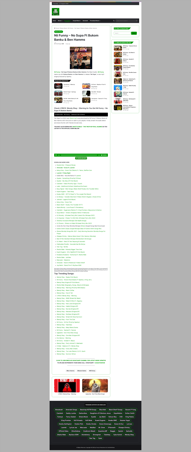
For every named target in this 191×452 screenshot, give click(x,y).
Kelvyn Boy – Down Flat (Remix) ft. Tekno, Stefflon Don (74, 170)
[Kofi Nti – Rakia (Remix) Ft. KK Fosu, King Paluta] (58, 100)
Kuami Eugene (100, 420)
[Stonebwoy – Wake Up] (58, 86)
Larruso (129, 424)
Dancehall (85, 20)
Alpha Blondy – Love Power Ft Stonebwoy (70, 207)
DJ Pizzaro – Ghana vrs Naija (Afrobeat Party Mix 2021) (74, 223)
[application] (81, 155)
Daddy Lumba (71, 413)
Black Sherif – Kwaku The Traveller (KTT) (70, 205)
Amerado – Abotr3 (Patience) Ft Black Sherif (71, 262)
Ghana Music (67, 20)
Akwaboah (59, 410)
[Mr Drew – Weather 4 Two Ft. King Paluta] (86, 86)
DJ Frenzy (59, 43)
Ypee (100, 438)
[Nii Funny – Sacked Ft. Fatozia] (118, 94)
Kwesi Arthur (119, 424)
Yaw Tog (92, 438)
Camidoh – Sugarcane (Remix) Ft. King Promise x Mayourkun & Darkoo (79, 210)
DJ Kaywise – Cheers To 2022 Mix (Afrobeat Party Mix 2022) (76, 218)
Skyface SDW (74, 435)
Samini (120, 431)
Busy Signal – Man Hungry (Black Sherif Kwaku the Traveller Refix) (78, 189)
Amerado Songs (71, 410)
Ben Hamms (70, 370)
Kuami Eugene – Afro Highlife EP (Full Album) (71, 252)
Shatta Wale (61, 435)
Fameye (60, 417)
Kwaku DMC (112, 420)
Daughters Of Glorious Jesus (100, 413)
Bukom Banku (82, 370)
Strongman (97, 435)
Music (59, 20)
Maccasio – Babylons (63, 260)
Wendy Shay (129, 435)
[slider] (105, 155)
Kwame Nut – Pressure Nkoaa (66, 165)
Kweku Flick (79, 424)
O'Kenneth (111, 427)
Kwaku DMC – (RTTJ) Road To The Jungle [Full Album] (74, 194)
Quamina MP (102, 431)
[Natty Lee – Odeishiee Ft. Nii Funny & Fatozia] (118, 81)
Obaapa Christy (124, 427)
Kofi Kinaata (78, 420)
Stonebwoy (86, 435)
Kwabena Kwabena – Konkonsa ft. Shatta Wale (71, 255)
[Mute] (102, 155)
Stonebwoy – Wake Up (69, 84)
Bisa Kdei (102, 410)
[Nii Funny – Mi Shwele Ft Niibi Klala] (118, 101)
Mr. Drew (101, 427)
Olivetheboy (75, 431)
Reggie (112, 431)
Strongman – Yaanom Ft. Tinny (99, 98)
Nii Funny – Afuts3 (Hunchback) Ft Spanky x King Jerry (129, 107)
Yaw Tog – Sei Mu (62, 247)
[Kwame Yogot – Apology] (58, 93)
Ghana (72, 118)
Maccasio (83, 427)
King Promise (66, 420)
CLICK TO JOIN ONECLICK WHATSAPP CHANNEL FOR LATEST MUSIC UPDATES (81, 360)
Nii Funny (57, 72)
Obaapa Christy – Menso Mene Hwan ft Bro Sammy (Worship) (76, 236)
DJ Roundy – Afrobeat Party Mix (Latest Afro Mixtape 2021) (76, 215)
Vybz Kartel (117, 435)
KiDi (121, 417)
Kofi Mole (88, 420)
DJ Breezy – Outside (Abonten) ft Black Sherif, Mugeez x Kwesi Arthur (79, 197)
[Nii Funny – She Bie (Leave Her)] (118, 74)
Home (54, 20)
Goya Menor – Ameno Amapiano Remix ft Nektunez (73, 212)
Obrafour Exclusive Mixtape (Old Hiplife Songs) (71, 220)
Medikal (93, 427)
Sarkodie (129, 431)
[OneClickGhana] (55, 11)
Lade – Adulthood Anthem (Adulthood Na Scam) (72, 186)
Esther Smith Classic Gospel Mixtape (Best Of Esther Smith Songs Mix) (79, 228)
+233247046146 (99, 363)
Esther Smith (129, 413)
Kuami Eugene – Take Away (65, 191)
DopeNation (118, 413)
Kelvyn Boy (113, 417)
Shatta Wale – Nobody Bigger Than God (69, 249)
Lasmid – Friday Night (64, 173)
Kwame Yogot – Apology (70, 91)
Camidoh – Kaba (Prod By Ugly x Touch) (69, 183)
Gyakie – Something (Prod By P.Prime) (69, 178)
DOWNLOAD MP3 (81, 158)
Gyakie (93, 417)
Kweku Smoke (91, 424)
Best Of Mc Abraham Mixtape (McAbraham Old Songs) (74, 239)
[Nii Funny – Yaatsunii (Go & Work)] (118, 48)
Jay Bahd (102, 417)
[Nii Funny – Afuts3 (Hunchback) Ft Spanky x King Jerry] (118, 107)
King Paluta (129, 417)
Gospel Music (76, 20)
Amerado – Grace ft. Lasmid (65, 167)
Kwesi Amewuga (105, 424)
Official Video (63, 431)
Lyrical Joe (73, 427)
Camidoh (60, 413)
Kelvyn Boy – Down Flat (64, 202)
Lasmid (78, 175)
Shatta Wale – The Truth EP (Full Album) (87, 126)
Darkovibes (83, 413)
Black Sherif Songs (115, 410)
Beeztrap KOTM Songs (88, 410)
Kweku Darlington (65, 424)
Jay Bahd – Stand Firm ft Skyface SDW (69, 265)
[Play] (56, 155)
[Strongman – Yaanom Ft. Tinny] (86, 100)
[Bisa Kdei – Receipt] (86, 93)
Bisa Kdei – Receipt (96, 91)
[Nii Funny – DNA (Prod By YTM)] (118, 87)
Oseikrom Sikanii (89, 431)
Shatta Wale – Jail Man (64, 257)
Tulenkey (107, 435)
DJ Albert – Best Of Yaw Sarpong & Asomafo (71, 241)
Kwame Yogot (125, 420)
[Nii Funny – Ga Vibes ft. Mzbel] (118, 54)
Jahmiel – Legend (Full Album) (66, 199)
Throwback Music (94, 20)
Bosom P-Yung (130, 410)
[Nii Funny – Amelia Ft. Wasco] (118, 61)
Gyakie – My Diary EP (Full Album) (67, 181)
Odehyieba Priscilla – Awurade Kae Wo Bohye (71, 244)
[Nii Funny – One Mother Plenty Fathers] (118, 68)
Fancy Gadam (71, 417)
